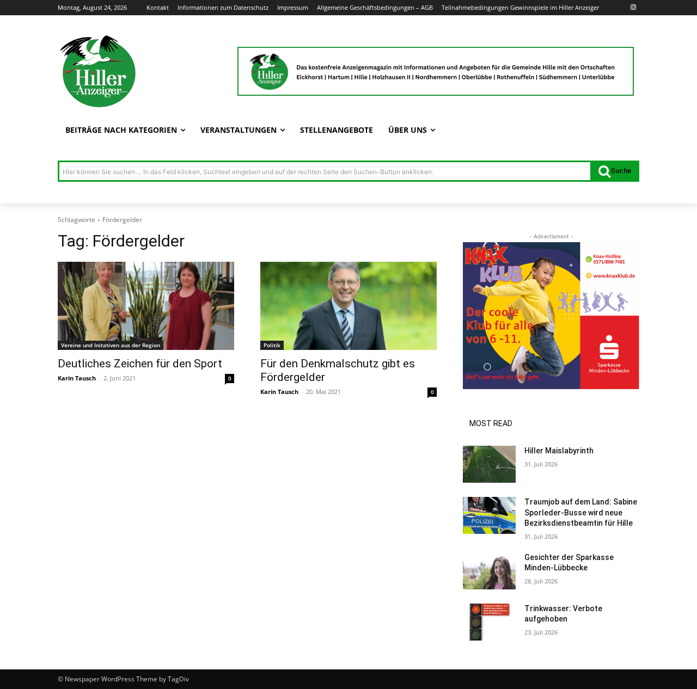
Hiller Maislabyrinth (559, 450)
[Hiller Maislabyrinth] (489, 464)
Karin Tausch (77, 378)
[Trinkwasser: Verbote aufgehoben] (489, 622)
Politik (272, 345)
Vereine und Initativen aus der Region (110, 345)
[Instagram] (633, 8)
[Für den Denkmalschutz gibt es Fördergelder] (348, 306)
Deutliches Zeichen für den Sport (140, 363)
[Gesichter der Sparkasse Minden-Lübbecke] (489, 570)
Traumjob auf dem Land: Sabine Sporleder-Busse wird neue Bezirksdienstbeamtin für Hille (580, 512)
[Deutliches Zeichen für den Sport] (146, 306)
